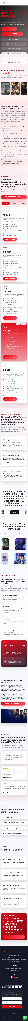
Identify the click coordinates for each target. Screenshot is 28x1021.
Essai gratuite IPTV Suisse (12, 34)
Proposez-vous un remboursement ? (12, 833)
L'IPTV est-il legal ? (8, 817)
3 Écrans (22, 203)
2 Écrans (14, 203)
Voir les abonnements (14, 937)
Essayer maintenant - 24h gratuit (12, 197)
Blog (16, 1013)
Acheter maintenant (9, 239)
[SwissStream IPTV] (4, 2)
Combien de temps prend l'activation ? (13, 822)
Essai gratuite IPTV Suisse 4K (13, 703)
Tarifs (12, 1013)
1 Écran (5, 203)
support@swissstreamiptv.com (14, 968)
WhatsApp (14, 970)
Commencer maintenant (9, 29)
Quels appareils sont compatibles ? (12, 828)
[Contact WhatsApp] (25, 1018)
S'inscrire (12, 1006)
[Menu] (26, 3)
